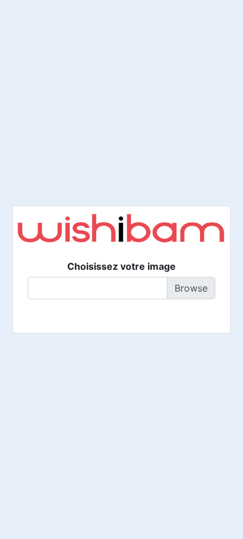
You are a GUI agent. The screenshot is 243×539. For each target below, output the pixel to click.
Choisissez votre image (121, 266)
